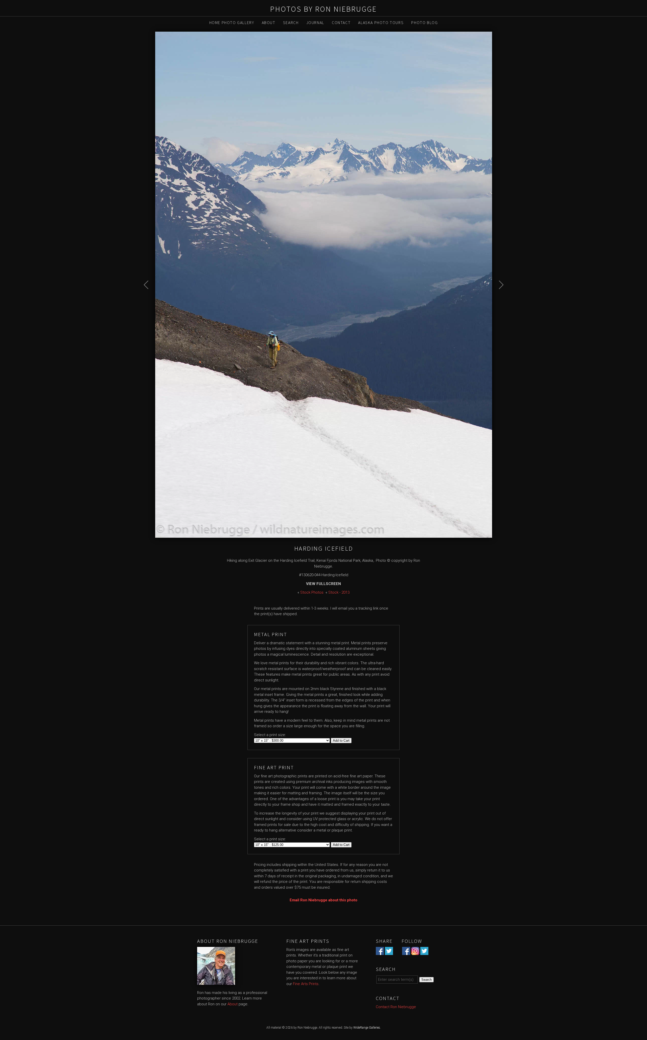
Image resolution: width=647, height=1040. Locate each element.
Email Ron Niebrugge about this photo (323, 900)
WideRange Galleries (366, 1027)
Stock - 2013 (339, 592)
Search (291, 22)
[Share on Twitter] (389, 952)
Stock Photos (312, 592)
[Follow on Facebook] (406, 952)
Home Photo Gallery (231, 22)
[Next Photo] (498, 297)
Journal (315, 22)
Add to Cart (341, 740)
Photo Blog (424, 22)
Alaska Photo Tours (381, 22)
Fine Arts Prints (305, 984)
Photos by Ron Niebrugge (323, 9)
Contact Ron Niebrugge (396, 1007)
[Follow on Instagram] (415, 952)
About (268, 22)
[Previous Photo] (149, 297)
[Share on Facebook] (380, 952)
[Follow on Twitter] (424, 952)
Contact (341, 22)
